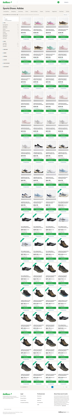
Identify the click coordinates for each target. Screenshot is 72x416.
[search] (58, 2)
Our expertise (40, 402)
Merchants (39, 396)
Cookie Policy (23, 400)
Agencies (39, 400)
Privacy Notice (23, 398)
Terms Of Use (23, 396)
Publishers (39, 398)
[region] (36, 11)
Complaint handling (24, 402)
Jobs (38, 404)
